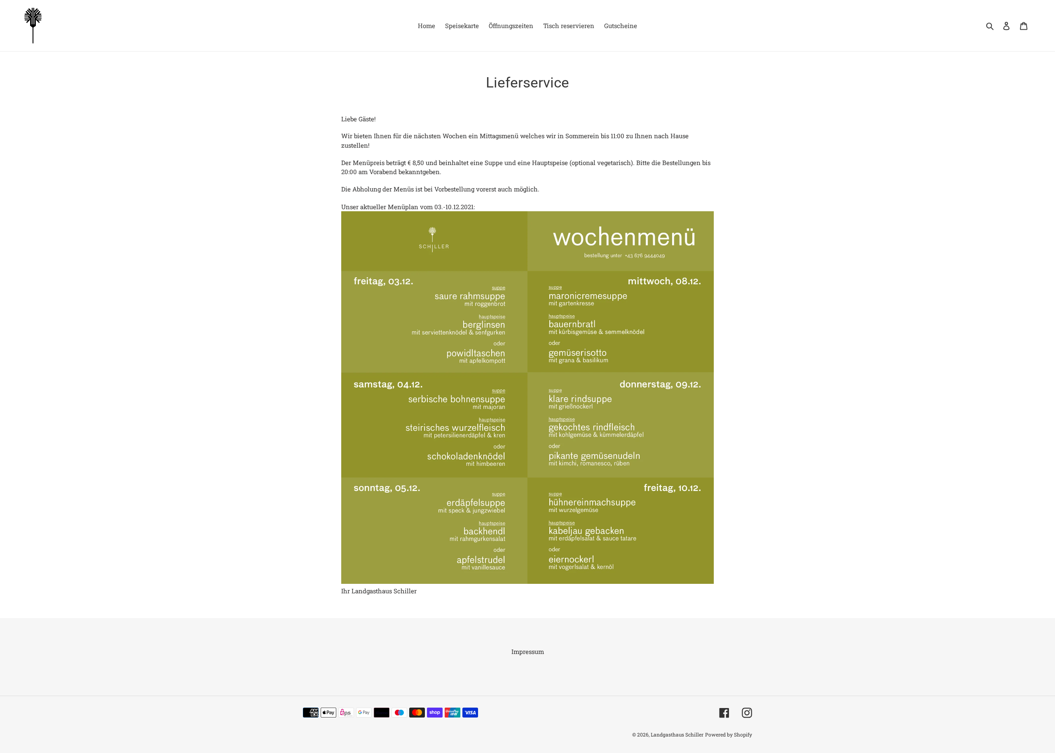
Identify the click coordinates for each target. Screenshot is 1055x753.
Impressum (527, 651)
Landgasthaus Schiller (677, 734)
